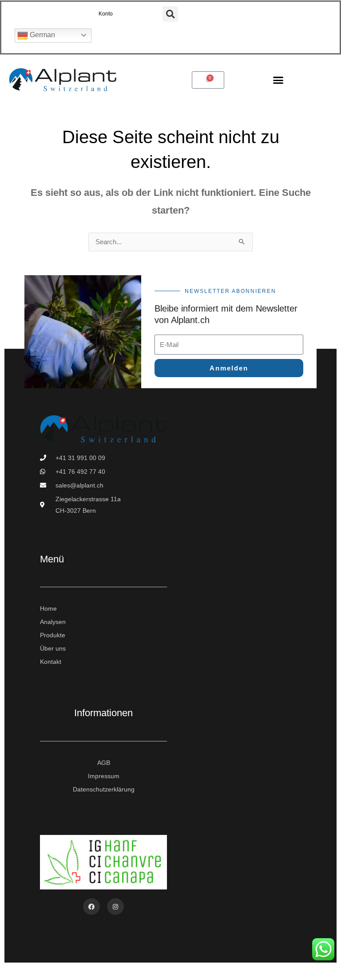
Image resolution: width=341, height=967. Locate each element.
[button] (170, 14)
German (41, 35)
